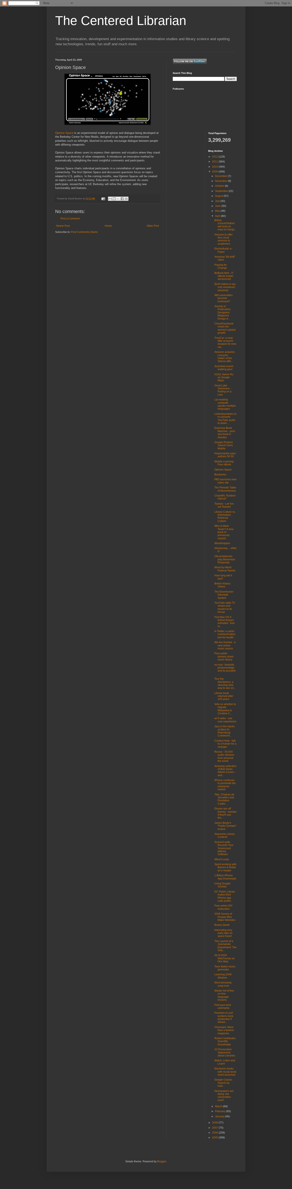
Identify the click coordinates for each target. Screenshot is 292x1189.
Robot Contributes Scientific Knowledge (225, 1041)
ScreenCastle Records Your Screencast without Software (223, 848)
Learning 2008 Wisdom (223, 976)
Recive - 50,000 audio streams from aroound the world (224, 756)
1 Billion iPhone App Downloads (225, 877)
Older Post (153, 225)
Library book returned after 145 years (223, 696)
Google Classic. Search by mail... (223, 1082)
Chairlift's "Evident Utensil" (224, 497)
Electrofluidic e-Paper (223, 250)
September (222, 191)
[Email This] (110, 199)
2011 (215, 161)
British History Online (222, 585)
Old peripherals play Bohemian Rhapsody (224, 559)
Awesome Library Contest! (224, 835)
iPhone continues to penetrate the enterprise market (225, 785)
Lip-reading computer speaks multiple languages (225, 404)
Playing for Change (220, 266)
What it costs (221, 859)
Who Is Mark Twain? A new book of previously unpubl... (223, 532)
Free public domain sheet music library (223, 656)
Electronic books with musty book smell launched (225, 1071)
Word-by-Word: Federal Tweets (224, 569)
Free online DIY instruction (223, 907)
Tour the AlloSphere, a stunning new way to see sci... (225, 683)
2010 (215, 166)
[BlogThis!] (114, 199)
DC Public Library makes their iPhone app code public (224, 896)
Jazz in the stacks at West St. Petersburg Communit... (224, 731)
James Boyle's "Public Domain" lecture (225, 826)
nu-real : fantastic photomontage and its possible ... (225, 669)
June (218, 205)
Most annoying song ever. (223, 984)
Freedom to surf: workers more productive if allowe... (223, 1017)
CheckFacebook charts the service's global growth (225, 328)
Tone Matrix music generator (224, 968)
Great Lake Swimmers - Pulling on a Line (223, 390)
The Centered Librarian (120, 20)
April (218, 216)
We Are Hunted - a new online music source (225, 645)
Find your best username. (222, 1006)
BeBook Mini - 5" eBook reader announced (224, 276)
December (221, 176)
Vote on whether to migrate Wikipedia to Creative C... (225, 709)
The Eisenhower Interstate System (223, 594)
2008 (215, 1122)
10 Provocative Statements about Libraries (224, 1052)
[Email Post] (103, 198)
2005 (215, 1137)
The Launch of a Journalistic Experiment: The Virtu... (225, 946)
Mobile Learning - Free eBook (224, 463)
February (220, 1111)
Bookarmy (220, 474)
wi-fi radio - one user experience (225, 720)
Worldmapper (222, 543)
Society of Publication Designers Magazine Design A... (222, 312)
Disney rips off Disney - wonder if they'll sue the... (225, 813)
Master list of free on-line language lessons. (224, 995)
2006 (215, 1132)
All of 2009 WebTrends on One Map (224, 958)
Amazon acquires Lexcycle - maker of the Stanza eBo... (224, 357)
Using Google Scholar (222, 885)
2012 (215, 156)
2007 (215, 1127)
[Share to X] (118, 199)
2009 (215, 171)
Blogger (161, 1161)
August (219, 195)
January (220, 1116)
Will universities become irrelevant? (223, 298)
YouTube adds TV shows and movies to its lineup (224, 607)
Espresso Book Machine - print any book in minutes (224, 433)
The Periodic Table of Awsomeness (225, 489)
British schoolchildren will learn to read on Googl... (225, 225)
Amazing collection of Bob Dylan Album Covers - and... (225, 771)
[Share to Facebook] (122, 199)
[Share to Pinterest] (126, 199)
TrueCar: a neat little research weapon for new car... (225, 342)
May (218, 210)
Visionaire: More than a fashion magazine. (224, 1030)
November (221, 181)
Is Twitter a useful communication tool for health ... (225, 634)
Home (108, 225)
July (217, 201)
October (220, 185)
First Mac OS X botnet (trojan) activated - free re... (224, 622)
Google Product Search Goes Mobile (223, 445)
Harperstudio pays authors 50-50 (225, 455)
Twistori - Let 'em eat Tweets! (224, 505)
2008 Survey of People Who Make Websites (224, 917)
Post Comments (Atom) (84, 232)
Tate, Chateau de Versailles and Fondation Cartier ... (224, 799)
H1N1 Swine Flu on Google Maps (223, 377)
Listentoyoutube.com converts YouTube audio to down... (225, 418)
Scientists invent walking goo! (223, 368)
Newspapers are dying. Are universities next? (224, 1096)
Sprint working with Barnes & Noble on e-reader (225, 867)
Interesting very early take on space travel (223, 933)
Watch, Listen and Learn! (224, 1062)
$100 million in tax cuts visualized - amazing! (225, 287)
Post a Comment (70, 218)
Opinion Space (64, 132)
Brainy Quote (222, 924)
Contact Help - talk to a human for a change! (225, 743)
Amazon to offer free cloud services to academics (223, 239)
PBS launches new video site (225, 481)
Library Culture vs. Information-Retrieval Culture (225, 516)
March (219, 1106)
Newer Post (63, 225)
